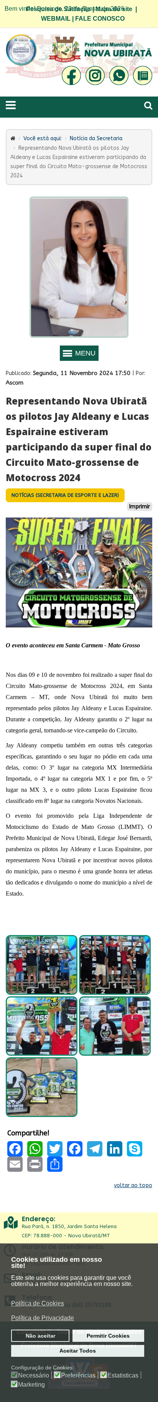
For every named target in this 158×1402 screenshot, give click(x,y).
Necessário (33, 1376)
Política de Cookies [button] (37, 1303)
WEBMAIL (56, 18)
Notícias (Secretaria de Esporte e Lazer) (65, 495)
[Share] (55, 1164)
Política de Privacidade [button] (42, 1318)
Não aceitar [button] (40, 1336)
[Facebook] (15, 1148)
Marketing (31, 1385)
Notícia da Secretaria (96, 138)
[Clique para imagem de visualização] (79, 572)
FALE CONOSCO (100, 18)
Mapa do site (113, 9)
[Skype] (134, 1148)
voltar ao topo (133, 1185)
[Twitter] (55, 1148)
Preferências (78, 1376)
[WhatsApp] (35, 1148)
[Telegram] (95, 1148)
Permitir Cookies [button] (108, 1336)
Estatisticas (122, 1376)
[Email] (15, 1164)
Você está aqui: (42, 138)
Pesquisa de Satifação (58, 9)
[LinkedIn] (114, 1148)
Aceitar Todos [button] (77, 1351)
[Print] (35, 1164)
